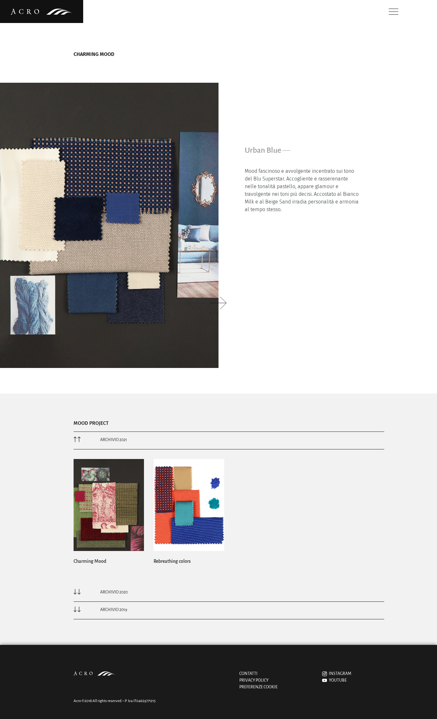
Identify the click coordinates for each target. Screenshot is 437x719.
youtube (337, 680)
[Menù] (392, 11)
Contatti (248, 673)
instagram (339, 673)
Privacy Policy (253, 680)
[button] (218, 303)
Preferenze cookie (258, 687)
